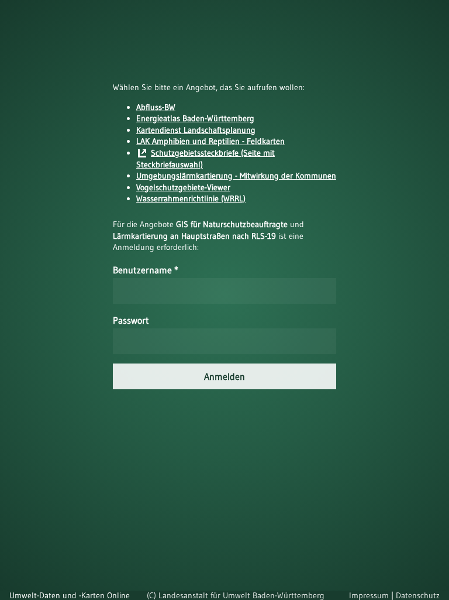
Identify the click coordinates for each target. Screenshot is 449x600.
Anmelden (224, 376)
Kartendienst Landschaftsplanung (195, 130)
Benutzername (145, 270)
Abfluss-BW (155, 107)
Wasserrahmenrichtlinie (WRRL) (191, 198)
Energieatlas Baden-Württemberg (195, 118)
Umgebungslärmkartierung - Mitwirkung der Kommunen (236, 175)
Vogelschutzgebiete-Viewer (183, 187)
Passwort (131, 320)
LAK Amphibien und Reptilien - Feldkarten (210, 141)
